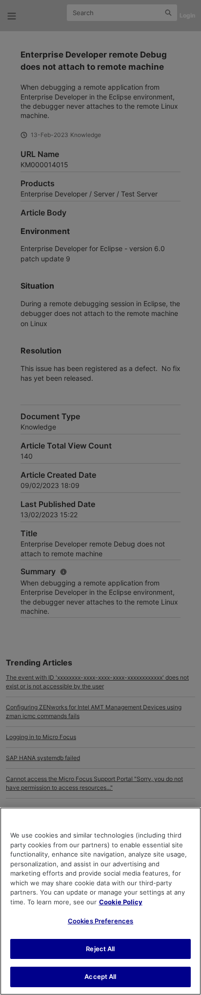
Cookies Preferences (100, 921)
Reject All (100, 949)
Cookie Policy (120, 902)
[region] (100, 901)
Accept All (100, 976)
